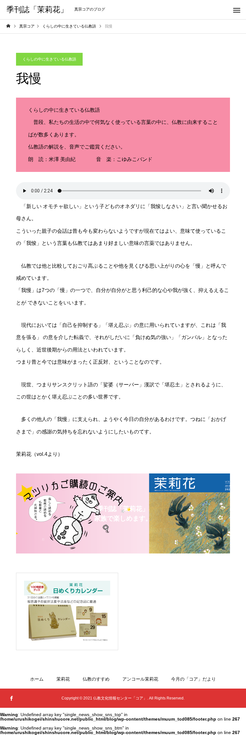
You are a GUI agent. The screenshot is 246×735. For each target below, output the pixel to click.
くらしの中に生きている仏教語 (49, 59)
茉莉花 (63, 679)
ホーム (37, 679)
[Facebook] (11, 698)
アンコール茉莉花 (140, 679)
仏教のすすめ (96, 679)
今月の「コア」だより (193, 679)
